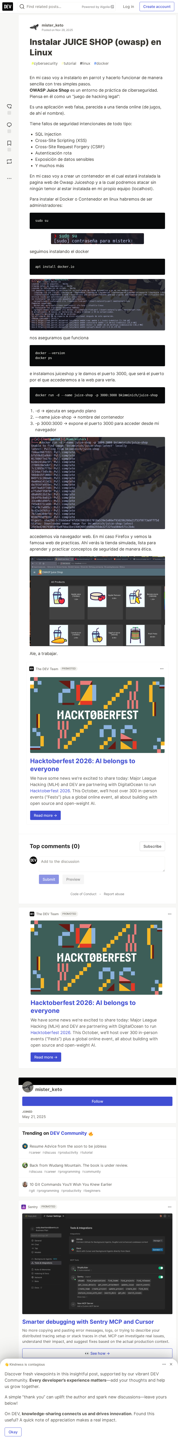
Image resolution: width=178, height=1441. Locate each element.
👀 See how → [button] (97, 1353)
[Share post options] (9, 178)
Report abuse (114, 894)
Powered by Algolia (96, 7)
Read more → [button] (45, 815)
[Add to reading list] (9, 145)
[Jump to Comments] (9, 127)
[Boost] (9, 161)
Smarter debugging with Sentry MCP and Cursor (88, 1321)
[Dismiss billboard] (171, 1364)
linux (85, 63)
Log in (128, 6)
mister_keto (53, 25)
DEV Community (68, 1133)
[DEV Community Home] (7, 6)
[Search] (22, 6)
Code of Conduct (83, 894)
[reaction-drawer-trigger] (9, 108)
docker (101, 63)
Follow (97, 1101)
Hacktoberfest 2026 (50, 790)
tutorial (68, 63)
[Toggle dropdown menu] (161, 668)
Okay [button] (13, 1432)
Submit (49, 879)
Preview (73, 879)
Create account (157, 6)
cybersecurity (45, 63)
